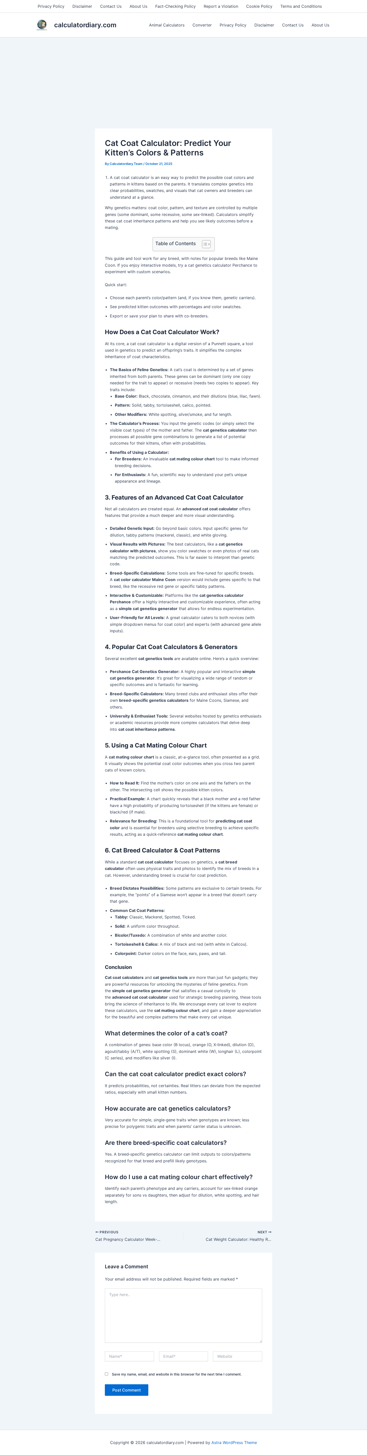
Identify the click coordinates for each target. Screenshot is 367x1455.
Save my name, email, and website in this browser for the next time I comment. (177, 1374)
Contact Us (111, 6)
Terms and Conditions (301, 6)
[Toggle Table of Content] (203, 244)
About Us (138, 6)
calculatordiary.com (85, 25)
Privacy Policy (51, 6)
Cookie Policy (259, 6)
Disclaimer (82, 6)
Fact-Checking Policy (175, 6)
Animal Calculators (166, 24)
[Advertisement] (183, 75)
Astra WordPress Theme (234, 1442)
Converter (202, 24)
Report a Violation (221, 6)
